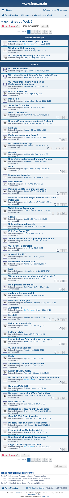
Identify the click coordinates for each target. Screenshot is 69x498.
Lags (10, 269)
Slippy (26, 334)
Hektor (26, 130)
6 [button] (46, 31)
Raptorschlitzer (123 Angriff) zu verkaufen (28, 409)
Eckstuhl (12, 315)
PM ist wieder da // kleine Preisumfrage (27, 423)
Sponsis (12, 217)
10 (62, 148)
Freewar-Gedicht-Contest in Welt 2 (25, 430)
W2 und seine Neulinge (19, 348)
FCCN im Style (15, 332)
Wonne (26, 264)
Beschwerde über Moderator (22, 261)
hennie (26, 439)
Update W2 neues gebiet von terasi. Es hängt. (30, 121)
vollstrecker (28, 271)
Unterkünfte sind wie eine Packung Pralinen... (31, 159)
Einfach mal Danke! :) (19, 175)
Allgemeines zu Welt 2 (16, 21)
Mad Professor (29, 202)
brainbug (27, 154)
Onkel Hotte (28, 210)
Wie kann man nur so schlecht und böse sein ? (31, 276)
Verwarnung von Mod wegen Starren (26, 363)
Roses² (26, 432)
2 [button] (32, 31)
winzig (26, 50)
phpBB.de (45, 496)
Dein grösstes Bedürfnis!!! (21, 285)
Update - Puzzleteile (18, 91)
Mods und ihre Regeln (19, 300)
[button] (50, 32)
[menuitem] (8, 10)
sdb (25, 94)
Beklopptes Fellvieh (31, 303)
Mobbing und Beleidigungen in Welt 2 (27, 189)
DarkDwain (28, 287)
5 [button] (43, 31)
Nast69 (26, 219)
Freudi (26, 350)
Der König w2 (29, 123)
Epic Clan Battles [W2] (19, 231)
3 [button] (36, 31)
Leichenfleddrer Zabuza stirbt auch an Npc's (30, 339)
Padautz (27, 241)
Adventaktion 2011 (17, 254)
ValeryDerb (28, 115)
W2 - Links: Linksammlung (21, 48)
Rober (26, 278)
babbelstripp (28, 425)
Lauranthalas (29, 395)
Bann (10, 166)
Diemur (26, 191)
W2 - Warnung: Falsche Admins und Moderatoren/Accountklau (26, 83)
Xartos (26, 317)
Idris (25, 233)
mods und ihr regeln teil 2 (21, 293)
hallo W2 (12, 128)
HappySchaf (28, 86)
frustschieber (29, 101)
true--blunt (28, 146)
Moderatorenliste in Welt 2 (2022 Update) (28, 41)
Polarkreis (27, 373)
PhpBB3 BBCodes (34, 494)
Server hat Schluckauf (19, 105)
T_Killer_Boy (28, 418)
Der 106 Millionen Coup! (20, 143)
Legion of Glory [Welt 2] (20, 371)
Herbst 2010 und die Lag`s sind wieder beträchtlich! (33, 377)
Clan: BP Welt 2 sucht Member (23, 416)
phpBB (18, 493)
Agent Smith (28, 71)
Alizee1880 (28, 177)
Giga (25, 226)
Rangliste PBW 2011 (18, 386)
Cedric (26, 388)
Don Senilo (13, 99)
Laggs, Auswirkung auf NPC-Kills (24, 444)
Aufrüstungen (15, 308)
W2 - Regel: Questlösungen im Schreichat (29, 55)
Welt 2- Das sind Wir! (18, 112)
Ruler (26, 108)
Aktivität (12, 152)
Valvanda (27, 161)
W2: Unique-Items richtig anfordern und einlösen (32, 75)
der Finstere (29, 44)
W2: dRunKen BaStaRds (20, 246)
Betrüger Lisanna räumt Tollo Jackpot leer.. (29, 393)
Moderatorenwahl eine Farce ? (23, 135)
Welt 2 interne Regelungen (21, 208)
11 (65, 148)
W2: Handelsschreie (18, 68)
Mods (11, 356)
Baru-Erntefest (15, 181)
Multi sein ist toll (16, 401)
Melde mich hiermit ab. (19, 323)
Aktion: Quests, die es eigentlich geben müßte (31, 238)
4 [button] (39, 31)
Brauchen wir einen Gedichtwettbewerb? (28, 437)
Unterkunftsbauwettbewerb (21, 224)
